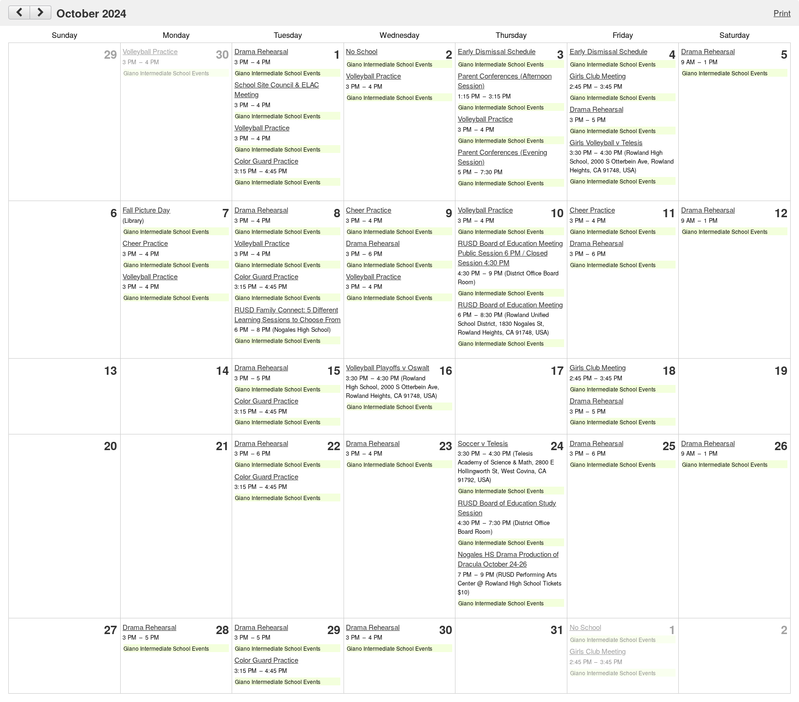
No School (361, 51)
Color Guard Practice (266, 160)
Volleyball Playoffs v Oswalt (387, 367)
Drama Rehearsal (261, 51)
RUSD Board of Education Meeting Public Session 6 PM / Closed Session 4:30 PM (510, 252)
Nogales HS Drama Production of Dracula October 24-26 (508, 558)
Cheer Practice (145, 243)
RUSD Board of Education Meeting (510, 304)
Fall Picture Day (146, 209)
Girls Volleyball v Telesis (606, 142)
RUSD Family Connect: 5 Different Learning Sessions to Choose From (287, 314)
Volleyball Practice (150, 51)
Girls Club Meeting (598, 75)
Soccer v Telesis (483, 443)
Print (782, 12)
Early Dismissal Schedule (496, 51)
